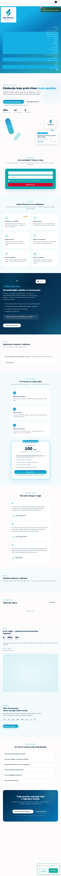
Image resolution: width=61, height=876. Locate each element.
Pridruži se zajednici (10, 726)
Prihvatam (53, 870)
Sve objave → (53, 602)
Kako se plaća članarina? (11, 780)
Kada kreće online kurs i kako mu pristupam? (17, 764)
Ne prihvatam (43, 870)
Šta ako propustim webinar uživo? (14, 770)
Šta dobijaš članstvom (33, 101)
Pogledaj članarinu (41, 811)
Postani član (30, 472)
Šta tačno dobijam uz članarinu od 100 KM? (16, 759)
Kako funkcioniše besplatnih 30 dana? (15, 754)
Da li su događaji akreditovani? (13, 775)
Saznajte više (52, 865)
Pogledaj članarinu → (10, 362)
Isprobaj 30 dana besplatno (13, 101)
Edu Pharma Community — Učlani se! (50, 9)
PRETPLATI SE (30, 184)
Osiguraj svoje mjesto (12, 325)
